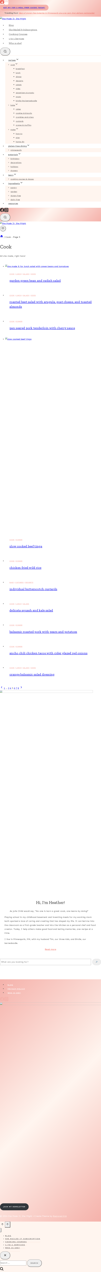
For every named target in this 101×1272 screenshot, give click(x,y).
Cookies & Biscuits (24, 113)
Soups (18, 97)
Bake (11, 582)
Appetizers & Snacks (25, 93)
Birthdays (15, 159)
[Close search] (5, 1255)
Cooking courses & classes (22, 179)
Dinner (19, 77)
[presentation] (53, 266)
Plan (18, 138)
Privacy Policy (16, 989)
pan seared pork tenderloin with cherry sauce (42, 328)
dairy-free (15, 200)
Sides (18, 89)
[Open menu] (3, 228)
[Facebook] (2, 3)
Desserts (19, 81)
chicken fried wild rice (25, 567)
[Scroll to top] (2, 1225)
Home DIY (20, 142)
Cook (11, 274)
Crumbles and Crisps (25, 117)
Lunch (18, 73)
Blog (11, 25)
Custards (20, 121)
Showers (14, 171)
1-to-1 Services (16, 38)
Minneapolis (16, 150)
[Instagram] (6, 3)
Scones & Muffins (23, 125)
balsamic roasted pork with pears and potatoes (43, 632)
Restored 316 (60, 1216)
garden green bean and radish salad (35, 280)
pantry (14, 188)
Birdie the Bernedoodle (26, 101)
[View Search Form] (5, 52)
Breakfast (20, 69)
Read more (50, 949)
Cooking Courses (18, 34)
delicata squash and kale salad (31, 610)
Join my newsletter (14, 1207)
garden (14, 192)
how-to (19, 134)
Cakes (18, 109)
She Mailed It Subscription (23, 29)
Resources (13, 203)
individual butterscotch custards (33, 589)
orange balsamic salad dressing (32, 674)
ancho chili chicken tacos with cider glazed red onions (48, 653)
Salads (19, 85)
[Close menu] (0, 1230)
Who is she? (15, 43)
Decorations (16, 163)
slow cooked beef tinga (25, 546)
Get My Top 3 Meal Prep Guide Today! (24, 8)
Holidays (14, 167)
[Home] (1, 237)
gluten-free (16, 196)
